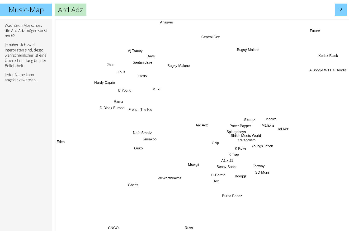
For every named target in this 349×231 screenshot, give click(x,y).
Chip (215, 143)
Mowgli (194, 164)
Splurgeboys (235, 131)
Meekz (270, 118)
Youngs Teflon (262, 145)
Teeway (258, 166)
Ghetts (134, 186)
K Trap (234, 154)
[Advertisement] (26, 159)
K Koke (240, 148)
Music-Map (26, 9)
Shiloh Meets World (246, 135)
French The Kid (140, 109)
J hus (121, 72)
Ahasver (165, 22)
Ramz (118, 101)
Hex (217, 181)
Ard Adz (202, 125)
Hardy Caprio (104, 83)
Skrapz (249, 119)
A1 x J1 (226, 161)
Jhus (110, 65)
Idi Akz (283, 128)
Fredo (141, 76)
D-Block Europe (112, 108)
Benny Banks (226, 167)
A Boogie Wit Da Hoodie (328, 72)
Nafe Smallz (142, 133)
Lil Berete (218, 175)
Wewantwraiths (169, 178)
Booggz (241, 176)
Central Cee (210, 37)
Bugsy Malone (248, 50)
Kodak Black (327, 56)
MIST (156, 89)
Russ (187, 228)
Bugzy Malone (178, 66)
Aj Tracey (134, 51)
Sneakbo (150, 139)
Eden (61, 144)
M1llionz (268, 125)
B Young (124, 90)
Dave (150, 56)
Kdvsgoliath (247, 139)
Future (315, 31)
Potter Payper (240, 125)
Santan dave (142, 62)
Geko (138, 148)
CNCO (114, 228)
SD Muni (261, 173)
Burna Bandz (232, 196)
